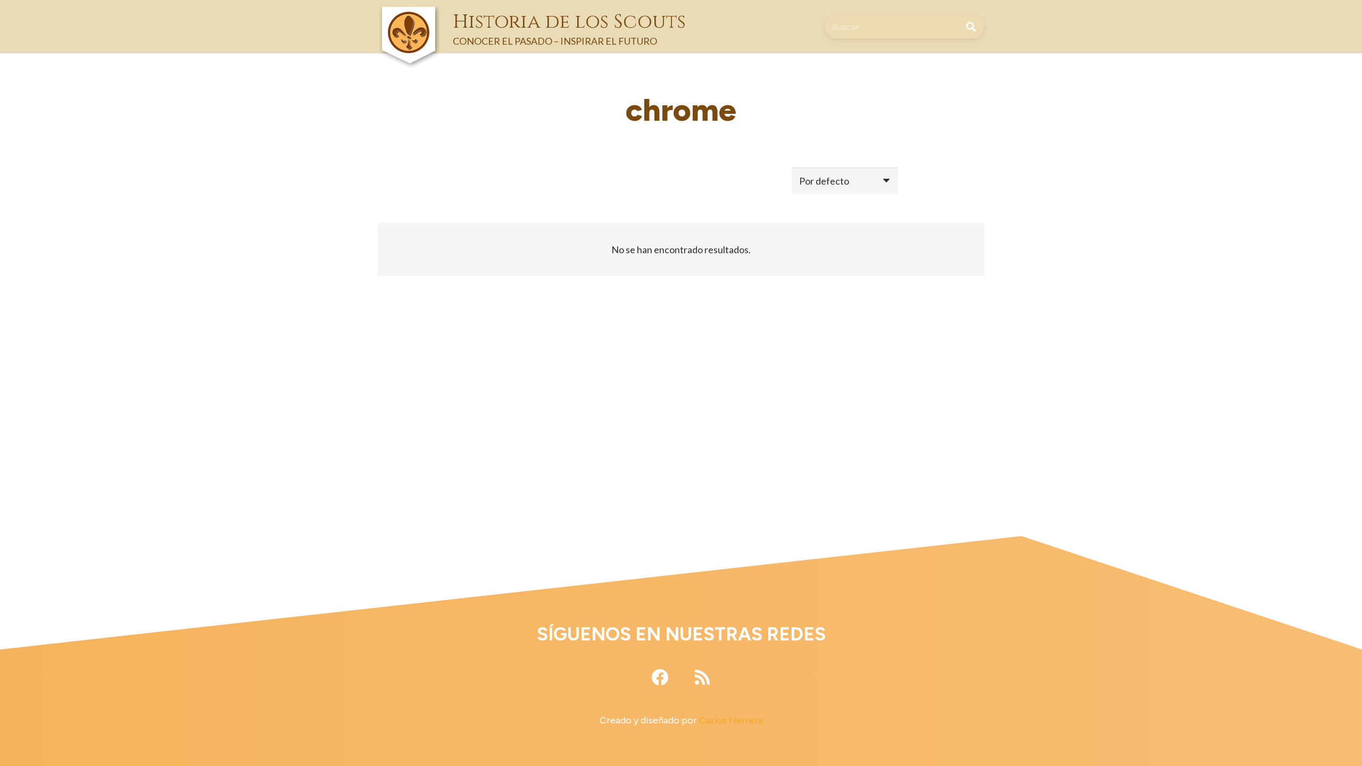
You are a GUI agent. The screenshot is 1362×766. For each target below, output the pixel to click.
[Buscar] (971, 26)
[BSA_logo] (408, 16)
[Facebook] (659, 677)
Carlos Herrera (731, 720)
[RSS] (702, 677)
